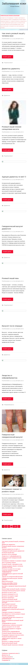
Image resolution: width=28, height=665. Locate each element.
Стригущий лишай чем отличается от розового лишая (12, 618)
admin (22, 38)
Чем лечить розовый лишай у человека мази (13, 542)
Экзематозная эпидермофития (11, 631)
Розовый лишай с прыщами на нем (12, 564)
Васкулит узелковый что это (10, 594)
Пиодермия (5, 660)
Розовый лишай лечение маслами (12, 633)
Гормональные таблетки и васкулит (12, 625)
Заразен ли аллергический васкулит (12, 576)
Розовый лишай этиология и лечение (12, 645)
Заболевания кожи (14, 3)
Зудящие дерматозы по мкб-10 (14, 177)
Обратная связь (14, 664)
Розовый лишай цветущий (9, 607)
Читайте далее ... (7, 56)
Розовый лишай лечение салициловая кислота (13, 546)
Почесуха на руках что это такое (11, 569)
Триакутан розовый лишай (9, 599)
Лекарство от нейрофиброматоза (11, 556)
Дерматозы (7, 95)
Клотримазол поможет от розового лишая (14, 561)
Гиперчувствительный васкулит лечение (13, 590)
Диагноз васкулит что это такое (11, 627)
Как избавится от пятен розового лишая (13, 614)
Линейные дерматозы (8, 615)
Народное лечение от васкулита (11, 612)
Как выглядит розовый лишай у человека (14, 589)
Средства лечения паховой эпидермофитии (10, 571)
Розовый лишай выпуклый (9, 636)
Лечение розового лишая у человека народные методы (12, 566)
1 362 (15, 526)
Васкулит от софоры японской (10, 641)
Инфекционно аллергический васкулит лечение (13, 610)
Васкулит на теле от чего (9, 592)
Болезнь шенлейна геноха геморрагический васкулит (9, 583)
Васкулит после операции (12, 326)
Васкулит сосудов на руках (9, 606)
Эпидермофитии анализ (9, 623)
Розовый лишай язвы (10, 278)
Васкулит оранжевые (8, 597)
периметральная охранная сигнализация (9, 15)
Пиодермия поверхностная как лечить (13, 635)
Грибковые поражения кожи (10, 653)
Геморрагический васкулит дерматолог (13, 551)
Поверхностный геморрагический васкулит (11, 558)
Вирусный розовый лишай (9, 643)
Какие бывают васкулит (8, 604)
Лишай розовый (8, 62)
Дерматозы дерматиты (11, 69)
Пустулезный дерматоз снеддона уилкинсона (11, 629)
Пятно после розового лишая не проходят (11, 601)
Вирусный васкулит (7, 581)
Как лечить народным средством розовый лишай (14, 586)
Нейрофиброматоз (9, 404)
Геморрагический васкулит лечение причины (12, 579)
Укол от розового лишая (9, 562)
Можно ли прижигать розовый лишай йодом (12, 621)
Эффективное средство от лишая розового (11, 639)
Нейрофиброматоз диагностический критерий (12, 574)
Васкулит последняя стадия (10, 596)
